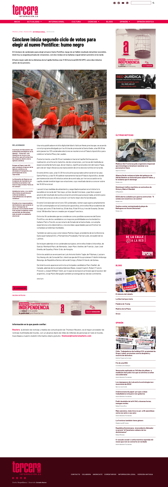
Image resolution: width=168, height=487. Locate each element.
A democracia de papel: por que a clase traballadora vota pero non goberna (131, 393)
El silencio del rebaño (124, 294)
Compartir (20, 288)
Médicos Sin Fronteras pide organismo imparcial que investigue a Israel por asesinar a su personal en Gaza (135, 166)
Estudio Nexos (41, 482)
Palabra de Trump (123, 304)
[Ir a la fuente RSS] (127, 2)
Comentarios (110, 474)
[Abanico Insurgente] (136, 110)
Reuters (16, 329)
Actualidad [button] (33, 21)
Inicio (17, 21)
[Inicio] (25, 10)
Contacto (75, 474)
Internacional (56, 21)
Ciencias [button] (92, 21)
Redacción (28, 32)
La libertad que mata (124, 299)
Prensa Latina (17, 32)
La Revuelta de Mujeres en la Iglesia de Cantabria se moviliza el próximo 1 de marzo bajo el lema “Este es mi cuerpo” (22, 182)
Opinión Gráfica (145, 21)
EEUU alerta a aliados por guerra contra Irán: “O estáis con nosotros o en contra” (135, 198)
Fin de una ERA (122, 363)
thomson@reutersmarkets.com (76, 336)
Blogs (109, 21)
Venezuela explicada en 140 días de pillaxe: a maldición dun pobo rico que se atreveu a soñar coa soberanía (135, 372)
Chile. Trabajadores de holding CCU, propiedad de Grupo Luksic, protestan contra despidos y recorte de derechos (136, 353)
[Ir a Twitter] (119, 2)
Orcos (118, 314)
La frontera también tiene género (129, 420)
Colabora (86, 474)
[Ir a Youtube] (123, 2)
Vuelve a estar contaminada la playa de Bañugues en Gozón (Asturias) (132, 207)
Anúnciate (98, 474)
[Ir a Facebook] (115, 2)
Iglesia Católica (18, 295)
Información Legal (127, 474)
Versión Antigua (145, 474)
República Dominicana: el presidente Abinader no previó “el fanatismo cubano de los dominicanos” (134, 430)
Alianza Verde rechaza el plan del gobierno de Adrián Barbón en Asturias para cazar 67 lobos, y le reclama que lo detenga (135, 177)
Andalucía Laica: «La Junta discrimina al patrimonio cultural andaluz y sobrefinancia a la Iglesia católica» (22, 194)
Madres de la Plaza (123, 309)
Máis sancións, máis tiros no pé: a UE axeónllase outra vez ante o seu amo (135, 412)
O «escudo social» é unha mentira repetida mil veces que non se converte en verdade (134, 441)
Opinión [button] (124, 21)
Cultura (76, 21)
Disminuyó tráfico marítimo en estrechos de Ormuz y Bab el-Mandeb (134, 188)
